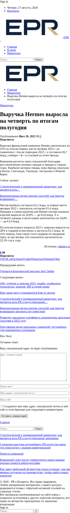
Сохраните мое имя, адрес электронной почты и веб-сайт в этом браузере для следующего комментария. (34, 408)
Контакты (13, 10)
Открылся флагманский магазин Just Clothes (27, 271)
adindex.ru (64, 246)
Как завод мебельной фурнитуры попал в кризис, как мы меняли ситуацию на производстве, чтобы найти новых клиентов (35, 472)
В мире (11, 49)
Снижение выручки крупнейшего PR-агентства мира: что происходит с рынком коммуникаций (33, 446)
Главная (12, 46)
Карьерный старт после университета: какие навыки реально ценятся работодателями (32, 461)
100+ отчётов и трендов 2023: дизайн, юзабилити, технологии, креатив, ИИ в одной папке (30, 285)
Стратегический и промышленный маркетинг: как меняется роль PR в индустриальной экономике (31, 437)
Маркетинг (14, 53)
